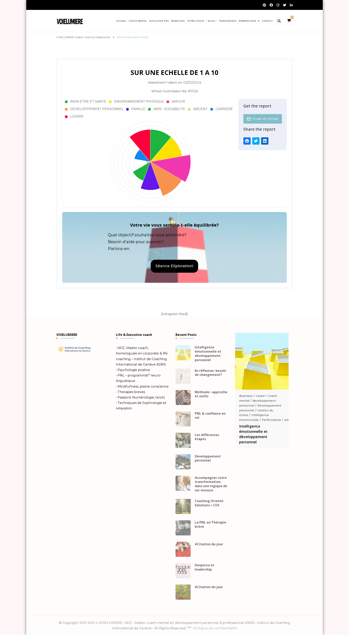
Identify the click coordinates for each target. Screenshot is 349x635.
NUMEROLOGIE (247, 21)
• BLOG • (211, 21)
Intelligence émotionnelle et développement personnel (208, 353)
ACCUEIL (121, 21)
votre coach (195, 21)
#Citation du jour (209, 544)
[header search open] (279, 20)
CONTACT (267, 21)
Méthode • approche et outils (211, 394)
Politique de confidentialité (215, 628)
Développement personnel (208, 458)
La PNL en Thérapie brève (210, 524)
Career (260, 396)
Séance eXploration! (174, 266)
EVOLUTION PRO (159, 21)
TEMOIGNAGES (228, 21)
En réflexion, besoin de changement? (210, 373)
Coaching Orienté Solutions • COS (209, 503)
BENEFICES (178, 21)
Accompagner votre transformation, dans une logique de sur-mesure (211, 484)
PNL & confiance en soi (210, 415)
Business (246, 396)
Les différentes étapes (207, 437)
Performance (271, 420)
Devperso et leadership (204, 567)
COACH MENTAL (138, 21)
